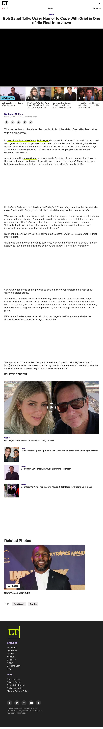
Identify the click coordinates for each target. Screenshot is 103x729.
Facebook (12, 647)
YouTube (11, 656)
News (51, 14)
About (10, 662)
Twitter (10, 653)
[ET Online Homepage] (5, 3)
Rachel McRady (15, 114)
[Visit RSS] (38, 703)
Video (50, 8)
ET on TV (11, 659)
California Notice (15, 688)
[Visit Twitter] (16, 703)
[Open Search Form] (99, 3)
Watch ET (97, 8)
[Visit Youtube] (31, 702)
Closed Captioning (16, 685)
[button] (51, 407)
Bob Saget (43, 140)
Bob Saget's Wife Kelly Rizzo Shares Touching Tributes (29, 440)
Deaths (33, 604)
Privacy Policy (14, 682)
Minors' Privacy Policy (18, 691)
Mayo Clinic (30, 158)
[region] (51, 57)
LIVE (6, 8)
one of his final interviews (21, 140)
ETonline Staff (13, 665)
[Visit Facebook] (9, 703)
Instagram (12, 650)
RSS (9, 668)
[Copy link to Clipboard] (30, 122)
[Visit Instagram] (24, 703)
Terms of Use (13, 679)
